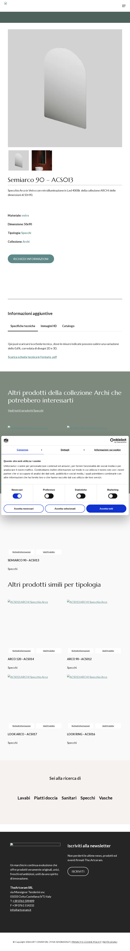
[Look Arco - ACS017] (35, 702)
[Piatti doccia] (46, 798)
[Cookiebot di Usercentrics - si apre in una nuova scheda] (112, 440)
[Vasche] (105, 798)
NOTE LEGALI (110, 942)
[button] (124, 5)
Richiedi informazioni (22, 650)
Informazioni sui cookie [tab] (107, 449)
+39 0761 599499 (23, 901)
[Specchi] (87, 798)
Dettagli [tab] (65, 449)
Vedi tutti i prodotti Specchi (25, 410)
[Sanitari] (69, 798)
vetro (25, 215)
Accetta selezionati (65, 508)
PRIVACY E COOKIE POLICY (86, 942)
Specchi (26, 233)
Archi (26, 241)
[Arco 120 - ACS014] (35, 627)
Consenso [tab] (22, 449)
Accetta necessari (24, 508)
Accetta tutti (106, 508)
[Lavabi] (24, 798)
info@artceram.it (20, 910)
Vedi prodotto (49, 650)
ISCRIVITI (78, 871)
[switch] (49, 495)
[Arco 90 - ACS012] (94, 627)
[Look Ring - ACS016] (94, 702)
